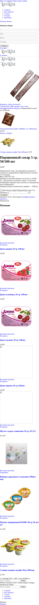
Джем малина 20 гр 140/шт (12, 340)
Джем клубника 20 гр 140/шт (13, 294)
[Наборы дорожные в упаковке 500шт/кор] (16, 469)
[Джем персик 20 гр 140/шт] (16, 377)
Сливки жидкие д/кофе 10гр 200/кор (13, 152)
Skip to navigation (6, 1)
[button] (4, 245)
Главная (3, 106)
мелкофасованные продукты (10, 108)
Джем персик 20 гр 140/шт (12, 385)
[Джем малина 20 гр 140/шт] (16, 332)
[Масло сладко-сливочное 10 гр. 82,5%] (16, 423)
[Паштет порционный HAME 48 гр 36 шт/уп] (16, 514)
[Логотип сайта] (8, 6)
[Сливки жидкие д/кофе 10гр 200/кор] (16, 562)
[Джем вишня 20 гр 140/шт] (16, 241)
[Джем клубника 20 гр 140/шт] (16, 286)
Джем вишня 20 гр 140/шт (12, 249)
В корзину (4, 195)
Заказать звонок (6, 21)
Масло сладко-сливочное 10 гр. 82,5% (18, 431)
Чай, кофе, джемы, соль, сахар (17, 106)
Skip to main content (20, 1)
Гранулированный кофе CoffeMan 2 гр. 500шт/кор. (18, 129)
